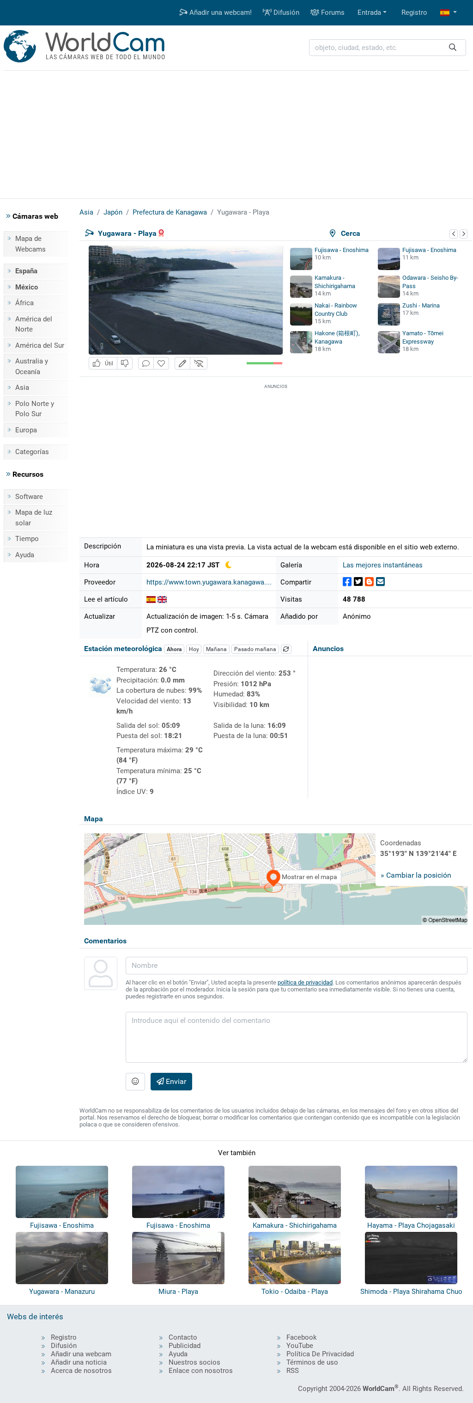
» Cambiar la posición (416, 875)
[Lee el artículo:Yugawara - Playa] (151, 599)
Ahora (174, 649)
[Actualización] (286, 649)
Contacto (183, 1337)
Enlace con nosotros (201, 1370)
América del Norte (33, 324)
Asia (22, 387)
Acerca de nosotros (81, 1370)
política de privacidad (305, 982)
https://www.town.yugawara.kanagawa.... (209, 582)
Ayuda (24, 555)
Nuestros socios (194, 1362)
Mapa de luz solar (33, 517)
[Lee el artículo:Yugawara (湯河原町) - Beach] (162, 599)
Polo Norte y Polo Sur (34, 409)
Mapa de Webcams (30, 243)
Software (29, 496)
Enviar (175, 1081)
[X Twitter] (358, 582)
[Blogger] (369, 582)
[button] (448, 13)
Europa (26, 430)
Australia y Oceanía (31, 366)
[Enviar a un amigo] (380, 582)
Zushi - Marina (421, 305)
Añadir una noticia (79, 1362)
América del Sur (39, 345)
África (24, 303)
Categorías (32, 452)
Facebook (301, 1337)
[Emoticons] (135, 1081)
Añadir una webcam (81, 1354)
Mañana (216, 649)
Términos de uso (312, 1362)
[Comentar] (146, 363)
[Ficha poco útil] (125, 363)
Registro (414, 12)
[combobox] (387, 47)
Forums (332, 12)
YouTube (299, 1345)
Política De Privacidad (320, 1354)
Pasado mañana (255, 649)
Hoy (194, 649)
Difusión (285, 12)
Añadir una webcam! (220, 12)
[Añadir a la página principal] (161, 363)
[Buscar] (452, 47)
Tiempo (27, 539)
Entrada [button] (369, 12)
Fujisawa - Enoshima (342, 249)
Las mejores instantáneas (383, 565)
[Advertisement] (236, 133)
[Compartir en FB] (347, 582)
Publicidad (184, 1345)
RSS (292, 1370)
